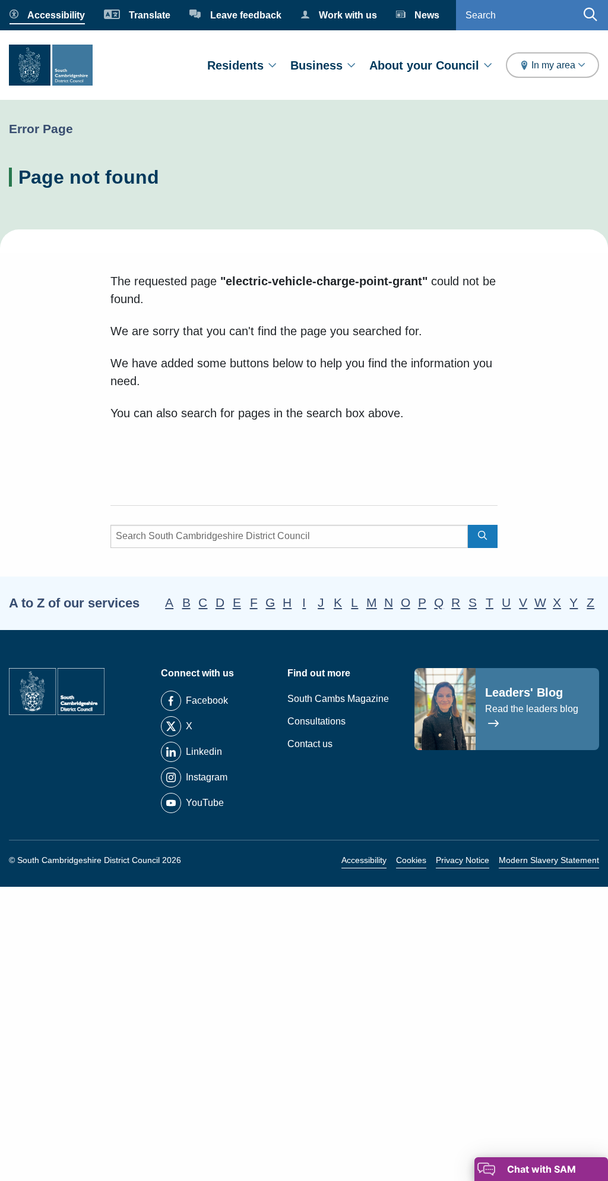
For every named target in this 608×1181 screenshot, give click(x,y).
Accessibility (364, 860)
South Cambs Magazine (338, 699)
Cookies (411, 860)
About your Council (424, 65)
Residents (235, 65)
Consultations (316, 721)
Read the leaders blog (531, 709)
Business (316, 65)
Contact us (309, 744)
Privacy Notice (462, 860)
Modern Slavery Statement (549, 860)
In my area (553, 65)
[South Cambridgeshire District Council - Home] (51, 65)
